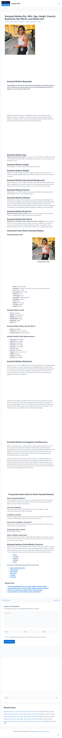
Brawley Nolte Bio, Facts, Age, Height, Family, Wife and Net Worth (20, 719)
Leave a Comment (9, 21)
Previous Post (6, 600)
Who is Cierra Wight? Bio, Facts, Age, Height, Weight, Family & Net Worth (27, 586)
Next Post (57, 600)
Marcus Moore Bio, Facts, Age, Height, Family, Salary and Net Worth (21, 716)
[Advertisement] (31, 65)
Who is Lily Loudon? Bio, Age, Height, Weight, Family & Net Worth (25, 590)
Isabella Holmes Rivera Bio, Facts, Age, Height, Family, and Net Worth (21, 714)
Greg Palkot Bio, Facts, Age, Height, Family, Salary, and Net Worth (20, 711)
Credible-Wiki (15, 3)
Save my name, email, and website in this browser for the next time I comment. (26, 637)
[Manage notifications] (58, 735)
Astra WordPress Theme (43, 731)
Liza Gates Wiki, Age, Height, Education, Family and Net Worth (24, 591)
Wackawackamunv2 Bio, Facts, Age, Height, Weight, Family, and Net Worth (23, 721)
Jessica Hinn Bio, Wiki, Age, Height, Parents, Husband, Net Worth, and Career (28, 588)
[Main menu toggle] (58, 3)
